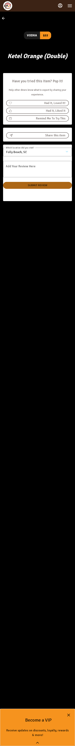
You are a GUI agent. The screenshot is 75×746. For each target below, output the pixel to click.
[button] (4, 18)
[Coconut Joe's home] (20, 6)
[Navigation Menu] (70, 5)
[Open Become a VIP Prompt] (37, 742)
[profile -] (60, 5)
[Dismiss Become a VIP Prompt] (68, 715)
